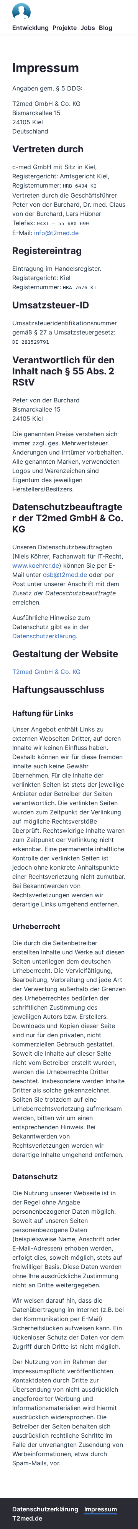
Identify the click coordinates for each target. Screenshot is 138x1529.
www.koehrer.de (35, 565)
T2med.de (27, 1518)
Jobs (87, 28)
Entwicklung (30, 28)
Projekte (65, 28)
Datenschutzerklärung (44, 636)
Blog (105, 28)
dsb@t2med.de (65, 574)
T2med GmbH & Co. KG (46, 672)
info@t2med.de (56, 233)
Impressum (100, 1509)
